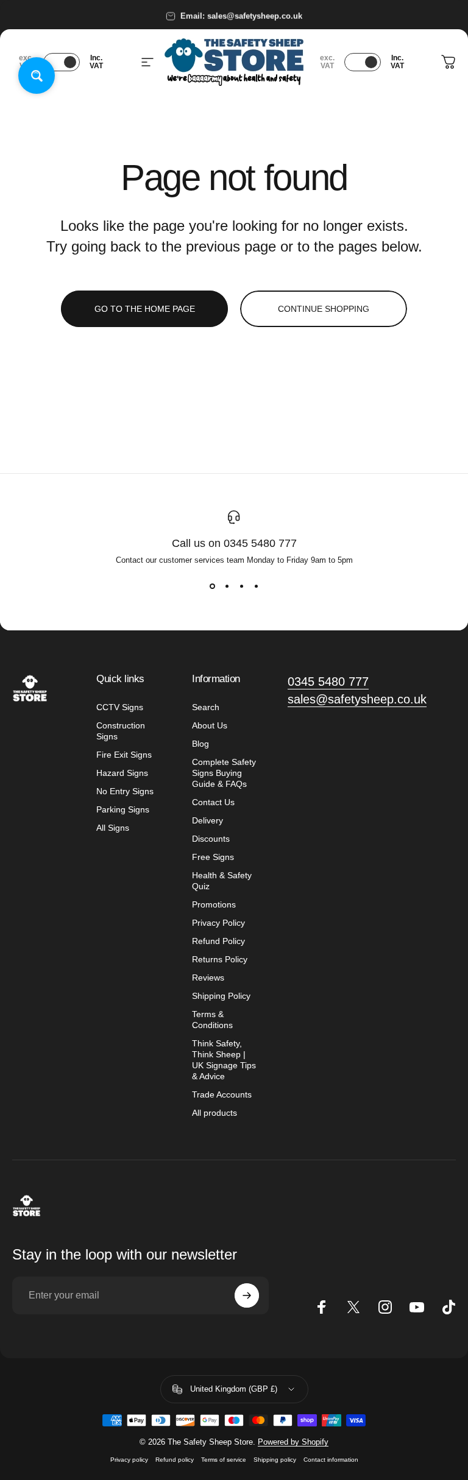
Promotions (214, 904)
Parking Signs (122, 809)
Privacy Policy (218, 923)
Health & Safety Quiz (222, 880)
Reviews (208, 977)
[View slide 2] (226, 586)
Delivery (207, 820)
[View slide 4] (256, 586)
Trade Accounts (222, 1094)
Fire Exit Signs (124, 754)
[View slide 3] (241, 586)
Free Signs (213, 857)
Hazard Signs (122, 773)
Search (205, 707)
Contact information (330, 1459)
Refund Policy (218, 941)
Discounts (211, 839)
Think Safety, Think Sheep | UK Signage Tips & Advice (224, 1059)
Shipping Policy (221, 996)
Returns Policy (219, 959)
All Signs (112, 828)
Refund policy (174, 1459)
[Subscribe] (247, 1295)
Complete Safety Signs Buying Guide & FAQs (224, 773)
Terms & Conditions (212, 1019)
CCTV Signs (119, 707)
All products (214, 1113)
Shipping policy (275, 1459)
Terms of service (223, 1459)
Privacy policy (129, 1459)
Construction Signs (120, 731)
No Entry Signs (125, 791)
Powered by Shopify (293, 1442)
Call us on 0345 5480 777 (234, 543)
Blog (200, 744)
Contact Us (213, 802)
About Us (209, 725)
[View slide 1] (212, 586)
